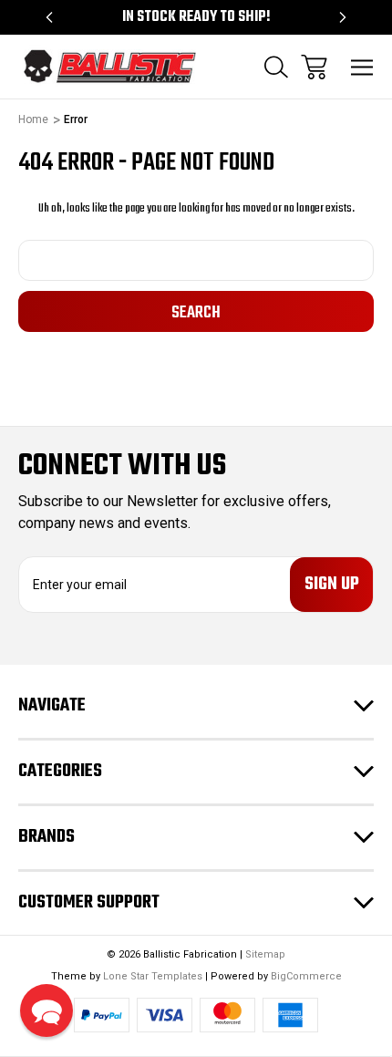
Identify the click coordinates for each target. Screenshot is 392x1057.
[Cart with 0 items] (314, 67)
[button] (46, 1010)
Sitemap (265, 954)
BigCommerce (306, 976)
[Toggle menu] (362, 67)
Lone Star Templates (152, 976)
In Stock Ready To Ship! (196, 17)
